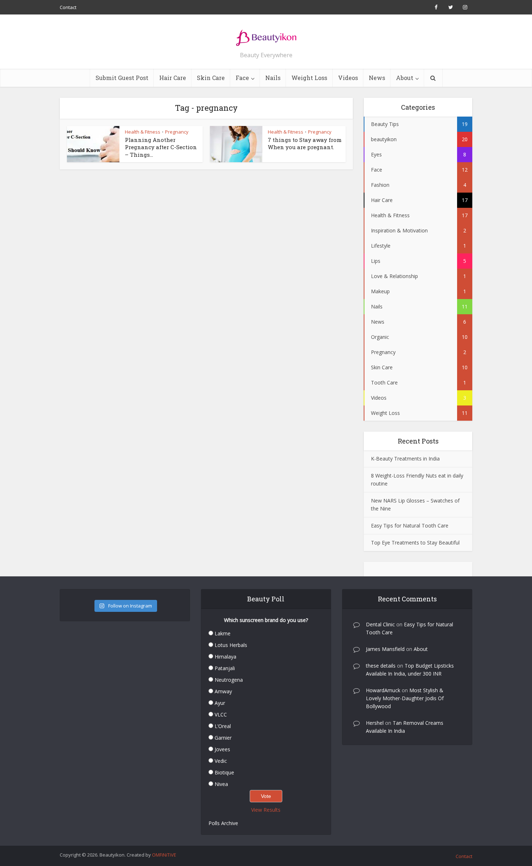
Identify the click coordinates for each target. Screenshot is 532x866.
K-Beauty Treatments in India (405, 458)
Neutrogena (229, 679)
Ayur (220, 702)
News (377, 77)
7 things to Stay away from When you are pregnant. (305, 143)
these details (381, 665)
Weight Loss (309, 77)
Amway (223, 691)
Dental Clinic (380, 624)
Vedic (221, 760)
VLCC (221, 714)
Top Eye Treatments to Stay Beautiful (415, 542)
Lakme (223, 633)
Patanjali (225, 668)
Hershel (375, 722)
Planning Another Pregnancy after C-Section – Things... (161, 147)
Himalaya (225, 656)
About (404, 77)
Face (242, 77)
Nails (272, 77)
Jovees (222, 749)
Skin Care (211, 77)
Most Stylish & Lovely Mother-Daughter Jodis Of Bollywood (405, 698)
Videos (348, 77)
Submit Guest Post (122, 77)
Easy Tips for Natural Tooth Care (409, 525)
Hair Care (172, 77)
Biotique (224, 772)
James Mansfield (385, 649)
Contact (68, 7)
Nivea (221, 784)
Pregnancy (177, 132)
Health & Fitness (142, 132)
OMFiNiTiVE (164, 855)
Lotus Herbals (231, 645)
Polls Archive (223, 823)
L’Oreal (223, 726)
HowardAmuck (383, 690)
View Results (265, 809)
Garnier (223, 737)
